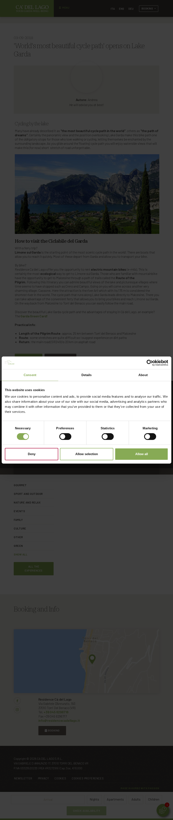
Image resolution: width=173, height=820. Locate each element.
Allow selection (86, 454)
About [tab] (143, 375)
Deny (31, 454)
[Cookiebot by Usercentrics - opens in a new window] (149, 363)
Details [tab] (86, 375)
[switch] (65, 436)
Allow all (141, 454)
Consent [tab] (30, 375)
